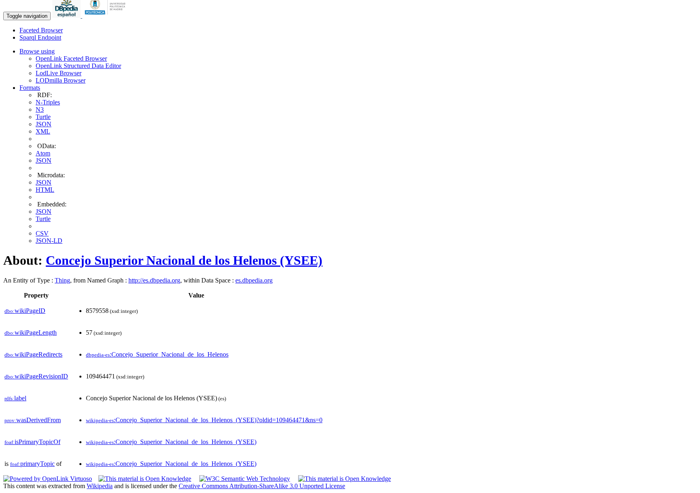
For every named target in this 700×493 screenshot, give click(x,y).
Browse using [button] (37, 51)
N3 (40, 109)
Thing (62, 280)
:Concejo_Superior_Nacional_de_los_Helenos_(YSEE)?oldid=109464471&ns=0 (204, 419)
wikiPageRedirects (33, 354)
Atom (43, 153)
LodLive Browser (58, 73)
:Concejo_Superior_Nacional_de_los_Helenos (157, 354)
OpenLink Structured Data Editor (78, 65)
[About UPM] (106, 15)
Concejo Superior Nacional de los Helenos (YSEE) (184, 260)
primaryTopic (32, 463)
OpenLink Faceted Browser (71, 58)
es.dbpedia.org (254, 280)
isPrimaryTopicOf (32, 441)
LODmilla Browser (60, 80)
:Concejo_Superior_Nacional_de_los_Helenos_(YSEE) (171, 441)
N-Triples (48, 102)
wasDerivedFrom (32, 419)
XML (43, 131)
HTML (45, 189)
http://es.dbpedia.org (154, 280)
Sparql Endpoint (40, 37)
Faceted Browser (41, 30)
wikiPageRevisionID (36, 376)
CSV (42, 233)
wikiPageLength (30, 332)
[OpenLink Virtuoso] (47, 478)
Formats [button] (29, 87)
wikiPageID (24, 310)
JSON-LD (49, 240)
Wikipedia (100, 485)
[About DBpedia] (67, 15)
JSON (43, 124)
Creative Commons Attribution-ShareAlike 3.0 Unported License (262, 485)
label (15, 398)
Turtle (43, 116)
